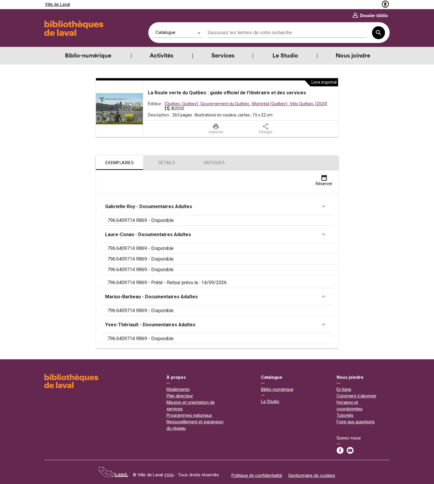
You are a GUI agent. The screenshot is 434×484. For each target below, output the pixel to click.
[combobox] (287, 33)
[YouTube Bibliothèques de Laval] (350, 450)
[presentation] (119, 108)
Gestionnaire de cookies (311, 475)
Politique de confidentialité (256, 475)
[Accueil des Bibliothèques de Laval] (73, 28)
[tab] (119, 163)
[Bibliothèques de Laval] (71, 381)
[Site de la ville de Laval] (113, 472)
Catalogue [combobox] (165, 32)
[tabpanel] (217, 259)
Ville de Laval (57, 4)
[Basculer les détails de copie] (323, 206)
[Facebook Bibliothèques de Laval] (340, 450)
